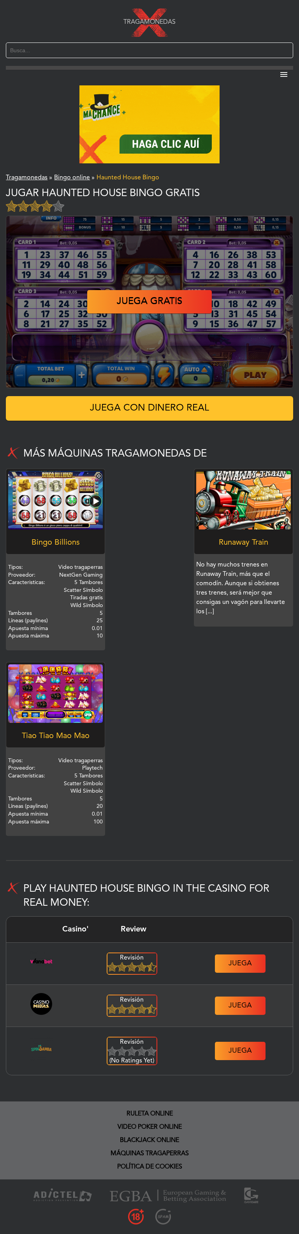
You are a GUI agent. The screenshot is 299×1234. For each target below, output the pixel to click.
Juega (240, 963)
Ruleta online (150, 1114)
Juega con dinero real (149, 408)
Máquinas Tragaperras (150, 1154)
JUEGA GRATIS (149, 301)
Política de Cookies (149, 1167)
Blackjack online (149, 1140)
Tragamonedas (149, 22)
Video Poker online (150, 1127)
